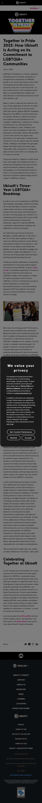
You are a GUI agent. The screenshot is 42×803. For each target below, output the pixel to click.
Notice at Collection (13, 388)
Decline (13, 438)
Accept (28, 438)
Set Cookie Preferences (21, 432)
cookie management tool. (23, 393)
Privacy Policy (26, 386)
